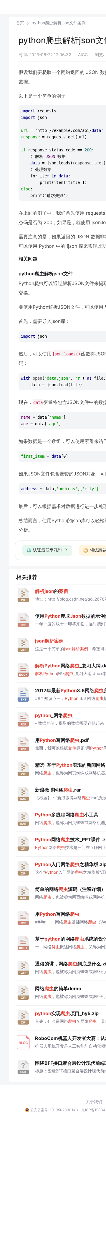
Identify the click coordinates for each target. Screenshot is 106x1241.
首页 (20, 23)
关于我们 (94, 1101)
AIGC (83, 54)
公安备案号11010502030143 (54, 1110)
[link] (20, 23)
